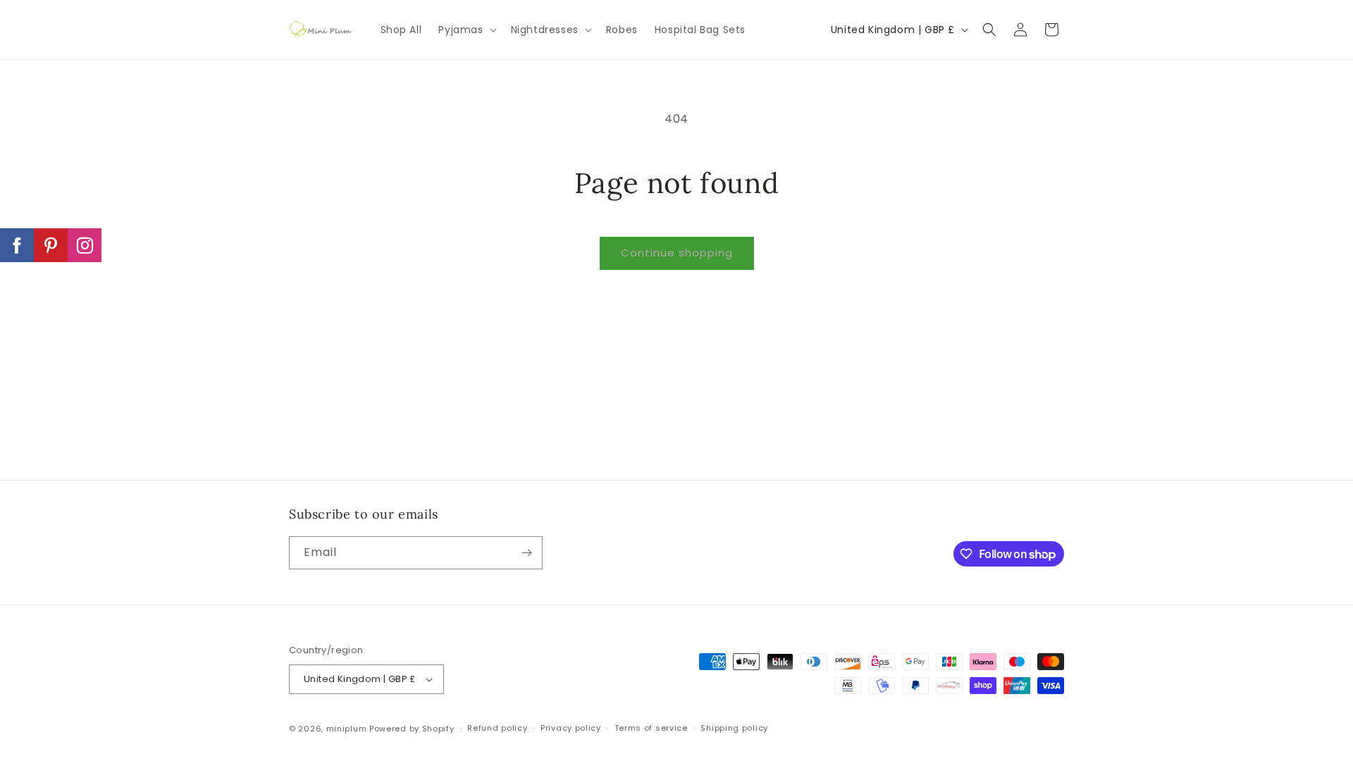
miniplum (346, 728)
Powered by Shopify (412, 728)
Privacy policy (570, 728)
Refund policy (497, 728)
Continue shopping (677, 252)
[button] (466, 29)
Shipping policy (734, 728)
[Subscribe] (526, 552)
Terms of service (651, 728)
